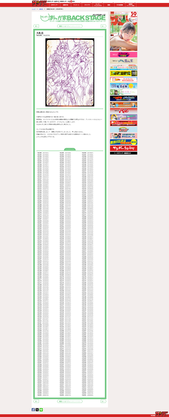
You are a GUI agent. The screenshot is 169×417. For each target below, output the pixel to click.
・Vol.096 (42, 333)
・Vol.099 (42, 331)
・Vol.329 (65, 177)
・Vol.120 (42, 317)
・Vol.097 (87, 331)
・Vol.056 (65, 359)
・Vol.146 (65, 299)
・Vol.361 (87, 155)
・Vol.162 (42, 289)
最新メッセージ (70, 26)
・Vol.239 (65, 237)
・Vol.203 (65, 261)
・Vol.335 (65, 173)
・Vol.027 (42, 379)
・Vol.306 (42, 193)
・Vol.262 (87, 221)
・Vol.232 (87, 241)
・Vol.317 (65, 185)
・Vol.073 (87, 347)
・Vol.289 (87, 203)
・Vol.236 (65, 239)
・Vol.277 (87, 211)
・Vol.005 (65, 393)
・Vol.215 (65, 253)
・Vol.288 (42, 205)
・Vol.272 (65, 215)
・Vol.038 (65, 371)
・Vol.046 (87, 365)
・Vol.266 (65, 219)
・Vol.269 (65, 217)
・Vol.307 (87, 191)
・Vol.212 (65, 255)
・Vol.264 (42, 221)
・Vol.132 (42, 309)
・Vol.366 (42, 153)
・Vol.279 (42, 211)
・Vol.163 (87, 287)
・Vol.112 (87, 321)
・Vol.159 (42, 291)
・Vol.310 (87, 189)
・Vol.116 (65, 319)
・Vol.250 (87, 229)
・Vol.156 (42, 293)
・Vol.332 (65, 175)
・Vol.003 (42, 395)
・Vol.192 (42, 269)
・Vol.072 (42, 349)
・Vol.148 (87, 297)
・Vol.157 (87, 291)
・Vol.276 (42, 213)
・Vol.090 (42, 337)
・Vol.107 (65, 325)
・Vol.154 (87, 293)
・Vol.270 (42, 217)
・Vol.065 (65, 353)
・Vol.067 (87, 351)
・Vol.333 (42, 175)
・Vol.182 (65, 275)
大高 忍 (41, 9)
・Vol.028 (87, 377)
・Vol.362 (65, 155)
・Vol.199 (87, 263)
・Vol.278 (65, 211)
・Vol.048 (42, 365)
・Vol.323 (65, 181)
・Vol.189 (42, 271)
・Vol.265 (87, 219)
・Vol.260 (65, 223)
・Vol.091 (87, 335)
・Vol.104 (65, 327)
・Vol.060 (42, 357)
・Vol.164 (65, 287)
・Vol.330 (42, 177)
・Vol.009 (42, 391)
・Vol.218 (65, 251)
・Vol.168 (42, 285)
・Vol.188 (65, 271)
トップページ (159, 414)
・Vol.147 (42, 299)
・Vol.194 (65, 267)
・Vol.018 (42, 385)
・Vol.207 (42, 259)
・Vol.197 (65, 265)
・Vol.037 (87, 371)
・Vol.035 (65, 373)
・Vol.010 (87, 389)
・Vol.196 (87, 265)
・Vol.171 (42, 283)
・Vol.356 (65, 159)
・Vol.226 (87, 245)
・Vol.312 (42, 189)
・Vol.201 (42, 263)
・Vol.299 (65, 197)
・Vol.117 (42, 319)
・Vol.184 (87, 273)
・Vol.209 (65, 257)
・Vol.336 (42, 173)
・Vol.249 (42, 231)
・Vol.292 (87, 201)
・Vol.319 (87, 183)
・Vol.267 (42, 219)
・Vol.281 (65, 209)
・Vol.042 (42, 369)
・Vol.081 (42, 343)
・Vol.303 (42, 195)
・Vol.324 (42, 181)
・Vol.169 (87, 283)
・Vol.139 (87, 303)
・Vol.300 (42, 197)
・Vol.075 (42, 347)
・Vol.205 (87, 259)
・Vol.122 (65, 315)
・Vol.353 (65, 161)
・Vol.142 (87, 301)
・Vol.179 (65, 277)
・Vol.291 (42, 203)
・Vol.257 (65, 225)
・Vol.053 (65, 361)
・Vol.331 (87, 175)
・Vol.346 (87, 165)
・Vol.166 (87, 285)
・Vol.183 (42, 275)
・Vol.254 (65, 227)
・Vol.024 (42, 381)
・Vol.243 (42, 235)
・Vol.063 (42, 355)
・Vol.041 (65, 369)
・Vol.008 (65, 391)
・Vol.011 (65, 389)
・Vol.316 (87, 185)
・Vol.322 (87, 181)
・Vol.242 (65, 235)
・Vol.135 (42, 307)
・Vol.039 (42, 371)
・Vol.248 (65, 231)
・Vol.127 (87, 311)
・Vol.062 (65, 355)
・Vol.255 (42, 227)
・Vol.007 (87, 391)
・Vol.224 (65, 247)
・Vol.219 (42, 251)
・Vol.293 (65, 201)
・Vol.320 (65, 183)
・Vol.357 (42, 159)
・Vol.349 (87, 163)
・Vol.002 (65, 395)
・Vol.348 (42, 165)
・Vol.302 (65, 195)
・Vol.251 (65, 229)
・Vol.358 (87, 157)
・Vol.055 (87, 359)
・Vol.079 (87, 343)
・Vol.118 (87, 317)
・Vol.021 (42, 383)
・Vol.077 (65, 345)
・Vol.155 (65, 293)
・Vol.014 (65, 387)
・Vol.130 (87, 309)
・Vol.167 (65, 285)
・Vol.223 (87, 247)
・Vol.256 (87, 225)
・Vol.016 (87, 385)
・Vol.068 (65, 351)
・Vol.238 (87, 237)
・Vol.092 (65, 335)
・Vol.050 (65, 363)
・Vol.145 (87, 299)
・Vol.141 (42, 303)
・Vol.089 (65, 337)
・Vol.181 (87, 275)
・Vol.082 (87, 341)
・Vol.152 (65, 295)
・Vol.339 (42, 171)
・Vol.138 (42, 305)
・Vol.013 (87, 387)
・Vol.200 (65, 263)
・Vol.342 (42, 169)
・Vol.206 (65, 259)
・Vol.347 (65, 165)
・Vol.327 (42, 179)
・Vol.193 (87, 267)
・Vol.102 (42, 329)
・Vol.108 (42, 325)
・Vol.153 (42, 295)
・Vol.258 (42, 225)
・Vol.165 (42, 287)
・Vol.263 (65, 221)
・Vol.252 (42, 229)
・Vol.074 (65, 347)
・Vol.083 (65, 341)
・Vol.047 (65, 365)
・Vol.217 (87, 251)
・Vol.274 (87, 213)
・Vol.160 (87, 289)
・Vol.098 (65, 331)
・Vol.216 (42, 253)
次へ (103, 26)
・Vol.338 (65, 171)
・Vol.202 (87, 261)
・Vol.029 (65, 377)
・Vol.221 (65, 249)
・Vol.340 (87, 169)
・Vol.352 (87, 161)
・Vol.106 (87, 325)
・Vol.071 (65, 349)
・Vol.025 (87, 379)
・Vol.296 (65, 199)
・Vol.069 (42, 351)
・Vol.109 (87, 323)
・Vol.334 (87, 173)
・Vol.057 (42, 359)
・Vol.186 (42, 273)
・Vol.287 (65, 205)
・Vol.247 (87, 231)
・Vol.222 (42, 249)
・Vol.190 (87, 269)
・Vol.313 (87, 187)
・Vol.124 (87, 313)
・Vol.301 (87, 195)
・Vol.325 (87, 179)
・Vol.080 (65, 343)
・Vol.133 (87, 307)
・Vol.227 (65, 245)
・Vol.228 (42, 245)
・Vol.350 (65, 163)
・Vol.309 (42, 191)
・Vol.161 (65, 289)
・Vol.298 (87, 197)
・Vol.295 (87, 199)
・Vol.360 (42, 157)
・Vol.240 (42, 237)
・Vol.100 (87, 329)
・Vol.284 (65, 207)
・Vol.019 (87, 383)
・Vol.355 (87, 159)
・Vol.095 (65, 333)
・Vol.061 (87, 355)
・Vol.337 (87, 171)
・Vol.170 (65, 283)
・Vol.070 (87, 349)
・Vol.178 (87, 277)
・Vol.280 (87, 209)
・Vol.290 (65, 203)
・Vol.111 (42, 323)
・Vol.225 (42, 247)
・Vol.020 (65, 383)
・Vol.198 (42, 265)
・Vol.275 (65, 213)
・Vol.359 (65, 157)
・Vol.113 (65, 321)
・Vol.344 (65, 167)
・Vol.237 (42, 239)
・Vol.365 (65, 153)
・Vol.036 (42, 373)
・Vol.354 (42, 161)
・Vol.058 (87, 357)
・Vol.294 (42, 201)
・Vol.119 (65, 317)
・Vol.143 (65, 301)
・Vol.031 (87, 375)
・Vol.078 (42, 345)
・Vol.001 (87, 395)
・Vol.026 (65, 379)
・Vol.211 (87, 255)
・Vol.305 (65, 193)
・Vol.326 (65, 179)
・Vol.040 (87, 369)
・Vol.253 (87, 227)
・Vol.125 (65, 313)
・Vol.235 (87, 239)
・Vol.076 (87, 345)
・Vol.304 (87, 193)
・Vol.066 (42, 353)
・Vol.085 (87, 339)
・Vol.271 (87, 215)
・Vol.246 (42, 233)
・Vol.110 (65, 323)
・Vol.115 (87, 319)
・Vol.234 (42, 241)
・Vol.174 (42, 281)
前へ (36, 26)
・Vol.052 (87, 361)
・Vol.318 (42, 185)
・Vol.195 (42, 267)
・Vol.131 (65, 309)
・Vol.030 (42, 377)
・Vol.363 (42, 155)
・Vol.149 (65, 297)
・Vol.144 (42, 301)
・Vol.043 (87, 367)
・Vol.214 (87, 253)
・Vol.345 (42, 167)
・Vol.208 (87, 257)
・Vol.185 (65, 273)
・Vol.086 (65, 339)
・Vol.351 (42, 163)
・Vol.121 (87, 315)
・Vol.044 (65, 367)
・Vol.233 (65, 241)
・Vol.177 (42, 279)
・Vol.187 (87, 271)
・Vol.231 (42, 243)
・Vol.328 (87, 177)
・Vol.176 (65, 279)
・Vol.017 (65, 385)
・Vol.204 (42, 261)
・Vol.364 (87, 153)
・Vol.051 (42, 363)
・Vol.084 (42, 341)
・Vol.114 (42, 321)
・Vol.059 (65, 357)
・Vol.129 (42, 311)
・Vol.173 (65, 281)
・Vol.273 (42, 215)
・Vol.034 (87, 373)
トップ (33, 9)
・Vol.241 (87, 235)
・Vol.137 (65, 305)
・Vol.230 (65, 243)
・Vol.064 (87, 353)
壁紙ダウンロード (109, 5)
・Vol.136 (87, 305)
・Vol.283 (87, 207)
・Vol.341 (65, 169)
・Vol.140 (65, 303)
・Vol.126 (42, 313)
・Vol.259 (87, 223)
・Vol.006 (42, 393)
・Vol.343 (87, 167)
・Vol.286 (87, 205)
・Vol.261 (42, 223)
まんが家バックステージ (73, 17)
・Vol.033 (42, 375)
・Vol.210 (42, 257)
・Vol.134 (65, 307)
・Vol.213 (42, 255)
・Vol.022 (87, 381)
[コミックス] (87, 5)
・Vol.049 (87, 363)
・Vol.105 (42, 327)
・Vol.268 (87, 217)
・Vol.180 (42, 277)
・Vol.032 (65, 375)
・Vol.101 (65, 329)
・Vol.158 (65, 291)
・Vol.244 (87, 233)
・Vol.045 (42, 367)
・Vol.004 (87, 393)
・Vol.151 (87, 295)
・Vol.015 (42, 387)
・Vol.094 (87, 333)
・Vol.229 (87, 243)
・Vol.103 (87, 327)
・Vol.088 (87, 337)
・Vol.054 (42, 361)
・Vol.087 (42, 339)
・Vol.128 (65, 311)
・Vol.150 (42, 297)
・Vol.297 (42, 199)
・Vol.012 (42, 389)
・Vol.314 (65, 187)
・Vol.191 (65, 269)
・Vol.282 (42, 209)
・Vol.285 (42, 207)
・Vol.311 (65, 189)
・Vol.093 (42, 335)
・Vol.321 (42, 183)
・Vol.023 (65, 381)
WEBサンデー (39, 3)
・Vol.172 (87, 281)
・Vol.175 (87, 279)
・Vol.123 (42, 315)
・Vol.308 (65, 191)
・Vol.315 (42, 187)
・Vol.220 (87, 249)
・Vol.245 (65, 233)
